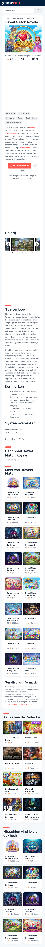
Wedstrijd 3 (30, 18)
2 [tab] (16, 252)
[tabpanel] (22, 244)
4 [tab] (22, 252)
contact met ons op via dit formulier (19, 704)
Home (7, 18)
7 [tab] (32, 252)
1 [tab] (13, 252)
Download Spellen (18, 18)
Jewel (20, 118)
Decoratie (10, 118)
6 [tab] (29, 252)
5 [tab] (26, 252)
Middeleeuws (24, 114)
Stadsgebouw (31, 118)
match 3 (33, 128)
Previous (8, 244)
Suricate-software (13, 122)
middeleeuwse (11, 133)
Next (36, 244)
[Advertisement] (22, 87)
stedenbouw (25, 148)
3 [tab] (19, 252)
